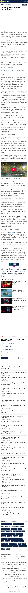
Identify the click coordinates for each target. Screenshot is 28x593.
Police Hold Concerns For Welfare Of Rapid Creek (13, 480)
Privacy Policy (4, 556)
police (2, 526)
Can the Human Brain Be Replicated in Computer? (19, 299)
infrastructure (19, 533)
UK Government (4, 543)
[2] (6, 581)
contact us (23, 589)
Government (9, 524)
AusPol (9, 538)
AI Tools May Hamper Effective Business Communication (13, 367)
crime (2, 541)
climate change (10, 546)
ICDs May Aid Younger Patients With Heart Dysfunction (13, 448)
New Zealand (20, 541)
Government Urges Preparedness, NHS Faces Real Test (12, 383)
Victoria (21, 526)
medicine (19, 268)
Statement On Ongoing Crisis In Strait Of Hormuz (13, 502)
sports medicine (5, 275)
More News (14, 518)
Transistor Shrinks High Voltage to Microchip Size (11, 513)
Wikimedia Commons (5, 55)
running (16, 271)
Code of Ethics (18, 554)
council (15, 531)
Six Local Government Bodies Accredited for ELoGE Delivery (14, 469)
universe (16, 269)
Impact (21, 546)
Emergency (7, 541)
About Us (23, 556)
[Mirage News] (5, 1)
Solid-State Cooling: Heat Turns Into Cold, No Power (13, 406)
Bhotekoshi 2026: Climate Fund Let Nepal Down (13, 464)
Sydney (24, 543)
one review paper (16, 178)
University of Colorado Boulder (9, 273)
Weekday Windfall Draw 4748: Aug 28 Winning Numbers (12, 432)
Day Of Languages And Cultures (10, 421)
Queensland (3, 531)
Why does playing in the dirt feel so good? (12, 70)
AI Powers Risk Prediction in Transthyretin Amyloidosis (13, 389)
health (8, 528)
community (21, 524)
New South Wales (11, 533)
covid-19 (22, 531)
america (16, 546)
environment (14, 528)
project (21, 538)
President (3, 546)
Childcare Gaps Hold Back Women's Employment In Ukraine (11, 438)
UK (18, 531)
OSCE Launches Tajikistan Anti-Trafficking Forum (13, 443)
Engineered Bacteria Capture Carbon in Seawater (12, 508)
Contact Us (17, 556)
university (7, 268)
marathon (3, 271)
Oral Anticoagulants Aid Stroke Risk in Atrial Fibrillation (14, 497)
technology (15, 536)
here (2, 261)
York (12, 269)
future (19, 543)
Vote (4, 358)
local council (3, 533)
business (10, 531)
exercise (3, 276)
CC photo (21, 54)
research (13, 526)
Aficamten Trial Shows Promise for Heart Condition (13, 458)
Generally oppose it (8, 349)
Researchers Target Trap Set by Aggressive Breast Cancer (13, 400)
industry (21, 536)
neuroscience (23, 271)
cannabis (13, 268)
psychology (23, 269)
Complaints (17, 558)
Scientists (7, 269)
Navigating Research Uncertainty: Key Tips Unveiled (13, 378)
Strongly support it (8, 343)
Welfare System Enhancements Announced (13, 453)
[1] (5, 581)
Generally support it (8, 346)
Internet (3, 548)
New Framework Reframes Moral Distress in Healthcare (14, 411)
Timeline (3, 363)
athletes (13, 275)
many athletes (15, 218)
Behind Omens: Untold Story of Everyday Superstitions (19, 307)
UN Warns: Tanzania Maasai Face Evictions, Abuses (13, 491)
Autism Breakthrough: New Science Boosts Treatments (13, 485)
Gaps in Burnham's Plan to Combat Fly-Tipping (12, 394)
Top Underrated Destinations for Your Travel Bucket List (18, 291)
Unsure (5, 355)
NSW (18, 526)
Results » (22, 358)
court (25, 546)
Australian (8, 526)
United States (15, 538)
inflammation (20, 275)
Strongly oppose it (8, 352)
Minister (20, 528)
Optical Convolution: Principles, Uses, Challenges (12, 417)
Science (2, 4)
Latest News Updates (6, 554)
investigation (4, 538)
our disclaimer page (15, 591)
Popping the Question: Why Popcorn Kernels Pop (19, 283)
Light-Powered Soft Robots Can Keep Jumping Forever (12, 426)
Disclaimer (3, 558)
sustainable (14, 541)
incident (8, 548)
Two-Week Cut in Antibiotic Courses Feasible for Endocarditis (11, 475)
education (10, 536)
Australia (3, 524)
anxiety (21, 273)
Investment (3, 536)
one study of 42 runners (8, 232)
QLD (10, 543)
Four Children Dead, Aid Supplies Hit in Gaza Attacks (14, 373)
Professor (10, 271)
